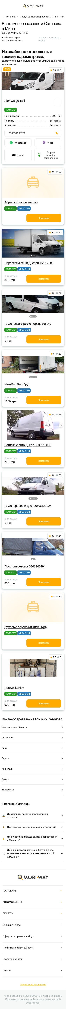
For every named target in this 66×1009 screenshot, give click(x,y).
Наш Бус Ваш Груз (16, 384)
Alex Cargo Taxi (14, 100)
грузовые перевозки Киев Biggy (25, 627)
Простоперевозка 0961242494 (24, 566)
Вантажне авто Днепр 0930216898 (27, 445)
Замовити (43, 218)
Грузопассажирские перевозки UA (27, 323)
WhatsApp (21, 142)
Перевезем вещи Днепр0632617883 (28, 263)
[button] (31, 255)
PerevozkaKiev (14, 688)
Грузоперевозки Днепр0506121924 (27, 505)
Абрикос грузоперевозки (20, 202)
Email (21, 155)
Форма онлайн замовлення (51, 155)
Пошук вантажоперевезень (35, 16)
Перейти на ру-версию (33, 984)
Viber (50, 142)
